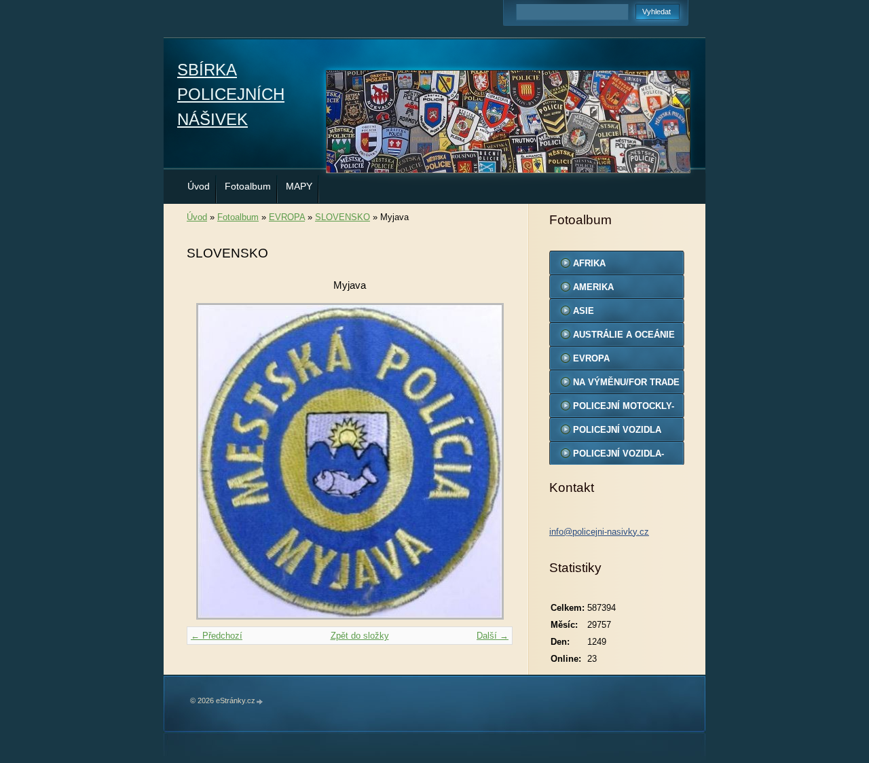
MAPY (299, 186)
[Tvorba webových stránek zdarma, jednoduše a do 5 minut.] (260, 701)
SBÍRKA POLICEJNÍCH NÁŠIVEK (230, 94)
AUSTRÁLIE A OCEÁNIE (624, 335)
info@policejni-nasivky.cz (599, 532)
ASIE (583, 311)
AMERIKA (593, 287)
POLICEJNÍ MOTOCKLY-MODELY (623, 409)
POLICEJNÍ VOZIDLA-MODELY (618, 456)
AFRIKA (589, 263)
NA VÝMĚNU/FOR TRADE (626, 382)
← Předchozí (216, 636)
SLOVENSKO (342, 217)
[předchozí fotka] (208, 461)
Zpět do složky (360, 636)
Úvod (198, 186)
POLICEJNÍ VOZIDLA (617, 430)
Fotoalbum (248, 186)
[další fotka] (490, 461)
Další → (493, 636)
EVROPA (287, 217)
